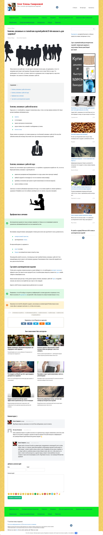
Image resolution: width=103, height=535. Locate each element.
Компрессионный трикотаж (30, 17)
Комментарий (11, 473)
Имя (9, 467)
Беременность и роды (75, 198)
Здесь (53, 278)
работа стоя (60, 312)
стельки (25, 239)
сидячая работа (36, 315)
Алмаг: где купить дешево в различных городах (81, 215)
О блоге (75, 7)
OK (76, 533)
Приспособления (74, 170)
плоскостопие (18, 129)
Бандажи (53, 17)
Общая (50, 22)
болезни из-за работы (19, 312)
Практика (58, 22)
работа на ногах (43, 312)
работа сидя (52, 312)
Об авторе (83, 7)
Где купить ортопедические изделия (21, 99)
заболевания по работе (31, 312)
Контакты (91, 7)
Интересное (41, 22)
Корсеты (44, 17)
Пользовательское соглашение (29, 524)
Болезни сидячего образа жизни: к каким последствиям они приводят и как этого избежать (48, 349)
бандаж (17, 252)
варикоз (17, 117)
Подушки (73, 141)
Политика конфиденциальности (15, 524)
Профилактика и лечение (18, 96)
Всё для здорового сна (66, 17)
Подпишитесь (74, 34)
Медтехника (13, 22)
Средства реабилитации (27, 22)
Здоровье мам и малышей (84, 17)
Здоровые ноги (14, 17)
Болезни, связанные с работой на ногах (21, 89)
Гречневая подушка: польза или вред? (79, 134)
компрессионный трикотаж (21, 236)
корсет (16, 249)
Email (28, 467)
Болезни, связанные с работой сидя (20, 92)
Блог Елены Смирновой (30, 4)
